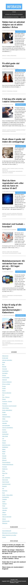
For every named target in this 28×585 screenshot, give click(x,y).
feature (3, 390)
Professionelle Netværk (7, 464)
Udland (4, 512)
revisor (4, 216)
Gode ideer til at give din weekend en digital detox (14, 563)
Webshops (4, 523)
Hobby (3, 419)
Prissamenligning (6, 462)
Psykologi (4, 466)
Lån (3, 438)
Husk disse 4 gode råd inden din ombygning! (13, 140)
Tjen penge (4, 508)
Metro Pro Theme (13, 581)
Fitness (4, 399)
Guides (4, 412)
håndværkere (19, 171)
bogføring (7, 214)
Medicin (4, 443)
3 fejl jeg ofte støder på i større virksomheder (14, 100)
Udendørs (4, 510)
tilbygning (10, 172)
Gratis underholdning (7, 410)
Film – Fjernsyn (5, 397)
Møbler (3, 449)
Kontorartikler (5, 434)
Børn (3, 364)
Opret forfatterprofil (6, 530)
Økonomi (4, 460)
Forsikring (4, 403)
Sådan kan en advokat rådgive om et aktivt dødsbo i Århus (13, 24)
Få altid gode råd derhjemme (10, 64)
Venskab (15, 91)
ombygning (4, 172)
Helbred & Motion (6, 416)
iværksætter (13, 214)
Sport (3, 492)
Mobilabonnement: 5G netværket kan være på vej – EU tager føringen (13, 264)
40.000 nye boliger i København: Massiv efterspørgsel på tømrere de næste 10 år (13, 551)
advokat (7, 253)
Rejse (3, 471)
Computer (4, 369)
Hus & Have (20, 168)
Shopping (4, 486)
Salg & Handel (5, 482)
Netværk (4, 456)
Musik (3, 453)
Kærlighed (4, 432)
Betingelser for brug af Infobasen (9, 533)
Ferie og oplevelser (6, 392)
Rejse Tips (4, 473)
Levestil (4, 440)
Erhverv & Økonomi (16, 130)
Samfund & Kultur (6, 484)
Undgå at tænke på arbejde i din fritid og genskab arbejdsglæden (13, 545)
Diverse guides (14, 168)
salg (22, 340)
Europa (4, 386)
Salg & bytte (5, 479)
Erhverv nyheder (6, 384)
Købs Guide (9, 251)
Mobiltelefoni (5, 447)
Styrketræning (5, 497)
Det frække (4, 373)
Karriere (4, 429)
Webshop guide (5, 521)
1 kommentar (21, 229)
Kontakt (4, 537)
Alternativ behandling (7, 360)
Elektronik (4, 379)
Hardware (4, 414)
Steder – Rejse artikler (7, 495)
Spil (3, 488)
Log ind (16, 582)
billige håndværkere (10, 171)
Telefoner (4, 503)
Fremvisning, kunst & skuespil (9, 405)
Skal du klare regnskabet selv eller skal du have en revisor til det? (13, 184)
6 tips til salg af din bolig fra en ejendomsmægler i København (11, 308)
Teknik (3, 501)
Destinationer (5, 371)
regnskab (19, 214)
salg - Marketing (6, 342)
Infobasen (14, 6)
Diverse (9, 130)
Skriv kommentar (20, 31)
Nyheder (4, 458)
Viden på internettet (6, 516)
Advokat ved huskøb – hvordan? (13, 225)
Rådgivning (13, 55)
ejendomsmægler (9, 343)
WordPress (12, 582)
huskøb (19, 253)
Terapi (3, 506)
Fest (3, 395)
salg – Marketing (6, 477)
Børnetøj (4, 366)
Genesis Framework (22, 581)
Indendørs (4, 423)
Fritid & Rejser (5, 408)
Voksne (4, 519)
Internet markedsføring (7, 427)
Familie (8, 55)
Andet (8, 168)
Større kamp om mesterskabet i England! (13, 568)
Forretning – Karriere (7, 401)
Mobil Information (6, 445)
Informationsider (17, 295)
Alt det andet (5, 358)
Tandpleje (4, 499)
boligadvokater (13, 253)
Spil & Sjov (4, 490)
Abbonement (10, 295)
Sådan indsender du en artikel (9, 535)
